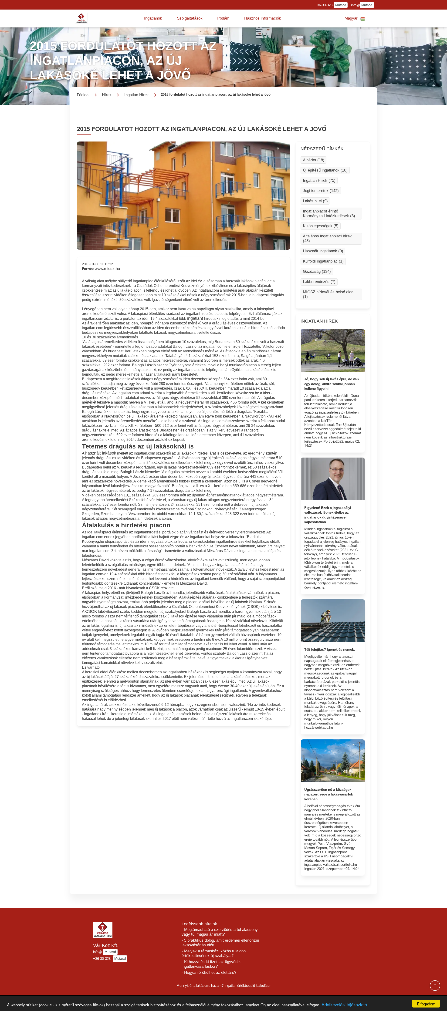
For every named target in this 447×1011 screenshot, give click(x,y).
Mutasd (340, 5)
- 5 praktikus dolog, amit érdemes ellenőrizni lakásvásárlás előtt (220, 942)
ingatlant (195, 318)
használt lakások (100, 453)
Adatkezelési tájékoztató (344, 1004)
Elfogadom (426, 1004)
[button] (153, 18)
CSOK (91, 611)
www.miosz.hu (107, 268)
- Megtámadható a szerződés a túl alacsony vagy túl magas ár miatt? (220, 932)
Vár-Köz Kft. (106, 945)
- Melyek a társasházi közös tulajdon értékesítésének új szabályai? (214, 953)
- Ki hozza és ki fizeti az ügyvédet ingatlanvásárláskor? (211, 964)
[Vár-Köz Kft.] (81, 18)
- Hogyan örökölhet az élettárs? (209, 972)
